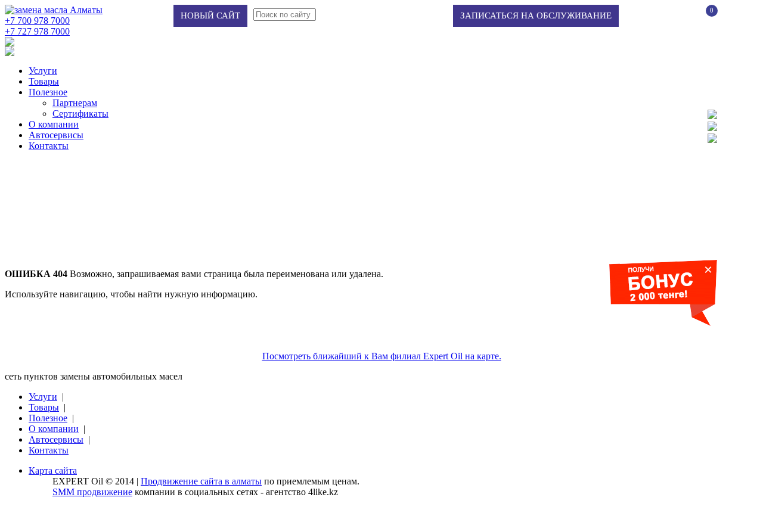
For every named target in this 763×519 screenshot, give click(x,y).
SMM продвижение (92, 492)
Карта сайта (53, 470)
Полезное (48, 92)
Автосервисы (56, 135)
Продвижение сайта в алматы (201, 481)
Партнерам (74, 103)
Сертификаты (80, 113)
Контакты (49, 146)
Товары (44, 81)
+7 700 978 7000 (37, 20)
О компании (54, 124)
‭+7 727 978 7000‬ (37, 31)
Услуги (43, 71)
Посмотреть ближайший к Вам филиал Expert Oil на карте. (381, 356)
